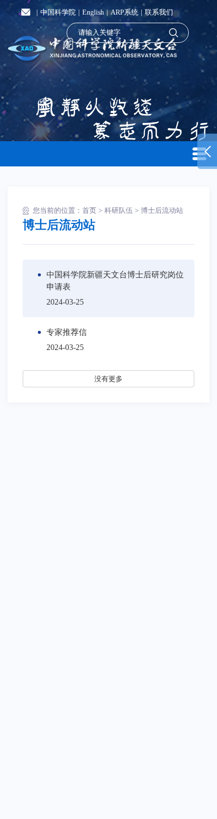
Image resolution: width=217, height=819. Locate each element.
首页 (89, 210)
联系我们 (159, 12)
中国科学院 (58, 12)
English (93, 12)
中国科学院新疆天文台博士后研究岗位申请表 (115, 280)
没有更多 (108, 379)
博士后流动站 (162, 210)
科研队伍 (118, 210)
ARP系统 (124, 12)
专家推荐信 (66, 332)
